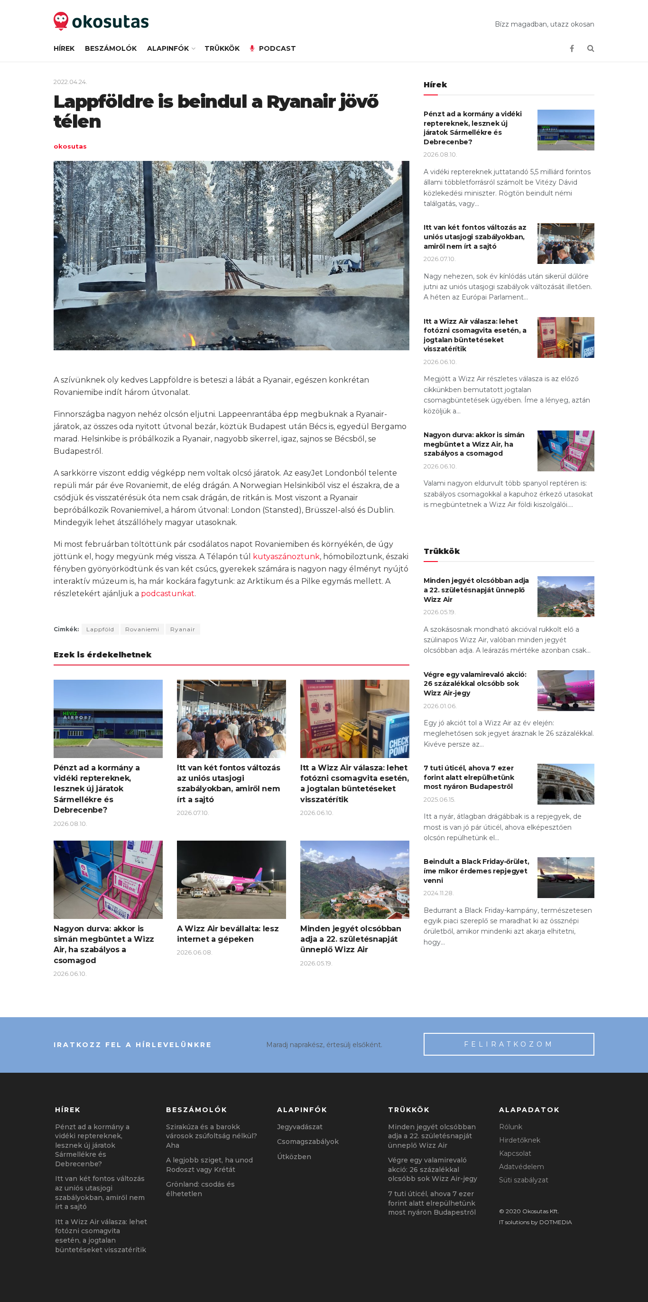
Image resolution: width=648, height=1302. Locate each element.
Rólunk (510, 1127)
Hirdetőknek (519, 1140)
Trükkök (222, 48)
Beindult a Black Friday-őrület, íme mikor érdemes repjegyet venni (476, 870)
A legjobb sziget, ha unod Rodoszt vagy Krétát (209, 1165)
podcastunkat (167, 593)
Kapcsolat (515, 1153)
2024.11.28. (439, 893)
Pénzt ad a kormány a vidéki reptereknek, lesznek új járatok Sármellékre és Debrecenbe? (97, 789)
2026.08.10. (70, 823)
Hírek (64, 48)
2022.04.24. (70, 81)
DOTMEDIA (555, 1222)
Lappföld (100, 629)
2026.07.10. (193, 812)
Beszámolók (111, 48)
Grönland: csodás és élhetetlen (200, 1189)
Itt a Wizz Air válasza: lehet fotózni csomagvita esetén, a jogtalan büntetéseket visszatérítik (475, 335)
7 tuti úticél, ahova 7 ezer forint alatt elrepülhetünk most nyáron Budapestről (469, 777)
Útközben (294, 1156)
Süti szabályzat (523, 1180)
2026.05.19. (316, 963)
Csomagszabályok (308, 1141)
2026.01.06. (440, 706)
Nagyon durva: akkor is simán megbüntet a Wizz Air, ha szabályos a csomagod (474, 444)
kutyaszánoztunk (286, 556)
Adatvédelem (521, 1166)
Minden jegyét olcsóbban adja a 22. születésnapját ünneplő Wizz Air (350, 939)
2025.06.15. (439, 799)
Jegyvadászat (300, 1127)
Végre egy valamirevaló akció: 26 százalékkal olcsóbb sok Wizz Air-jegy (475, 683)
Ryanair (182, 629)
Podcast (277, 48)
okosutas (70, 146)
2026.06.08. (195, 952)
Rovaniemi (142, 629)
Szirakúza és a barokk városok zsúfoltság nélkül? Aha (211, 1136)
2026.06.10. (316, 812)
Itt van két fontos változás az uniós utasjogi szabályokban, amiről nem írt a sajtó (475, 236)
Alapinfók (168, 48)
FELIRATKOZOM (509, 1044)
